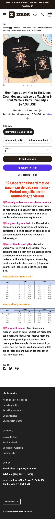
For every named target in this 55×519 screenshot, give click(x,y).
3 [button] (31, 85)
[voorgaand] (4, 85)
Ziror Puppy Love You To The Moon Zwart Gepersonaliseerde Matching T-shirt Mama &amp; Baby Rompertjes (27, 29)
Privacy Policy (9, 453)
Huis (4, 24)
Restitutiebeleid (10, 442)
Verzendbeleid (10, 437)
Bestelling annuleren (13, 410)
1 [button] (23, 85)
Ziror (30, 511)
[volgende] (51, 85)
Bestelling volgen (11, 405)
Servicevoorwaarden (13, 447)
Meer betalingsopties (27, 174)
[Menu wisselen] (4, 14)
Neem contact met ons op (15, 399)
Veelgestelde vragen (12, 421)
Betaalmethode (10, 415)
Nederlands (10, 501)
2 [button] (27, 85)
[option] (27, 58)
